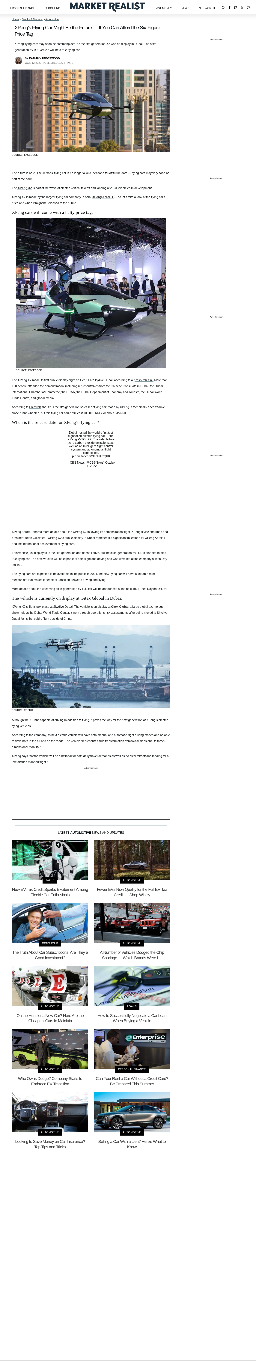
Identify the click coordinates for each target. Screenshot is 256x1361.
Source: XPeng (22, 710)
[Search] (223, 7)
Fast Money (163, 8)
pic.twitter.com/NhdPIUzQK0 (91, 456)
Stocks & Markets (32, 19)
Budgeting (52, 8)
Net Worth (207, 8)
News (185, 8)
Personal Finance (22, 8)
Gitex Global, (120, 606)
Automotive (52, 19)
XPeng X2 (24, 188)
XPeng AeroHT (103, 197)
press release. (143, 380)
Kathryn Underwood (44, 58)
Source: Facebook (25, 155)
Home (15, 19)
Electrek (35, 407)
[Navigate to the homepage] (107, 7)
